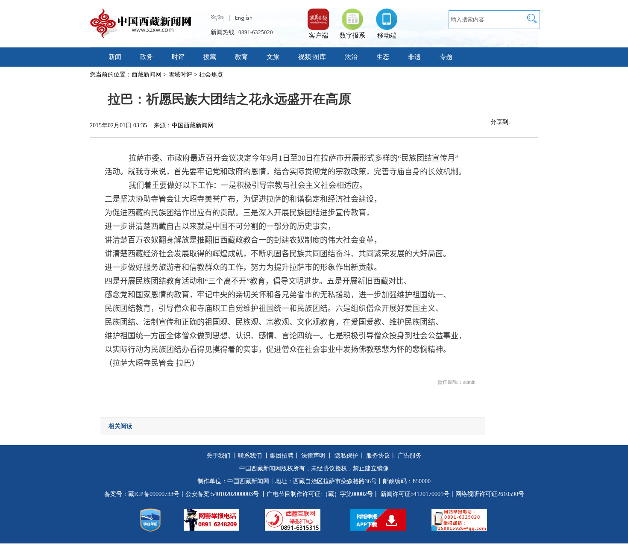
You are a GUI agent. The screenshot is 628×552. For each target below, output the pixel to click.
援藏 (209, 56)
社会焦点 (211, 74)
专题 (446, 56)
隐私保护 (346, 455)
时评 (178, 56)
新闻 (115, 56)
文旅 (273, 56)
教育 (241, 56)
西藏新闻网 (146, 74)
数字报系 (352, 35)
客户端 (318, 15)
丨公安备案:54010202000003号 (219, 494)
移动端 (386, 35)
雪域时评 (180, 74)
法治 (351, 56)
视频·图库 (312, 56)
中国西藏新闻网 (248, 481)
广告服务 (410, 455)
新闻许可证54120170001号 (415, 494)
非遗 (414, 56)
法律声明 (313, 455)
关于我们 (218, 455)
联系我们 (250, 455)
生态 (382, 56)
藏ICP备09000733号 (153, 494)
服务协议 (378, 455)
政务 (146, 56)
